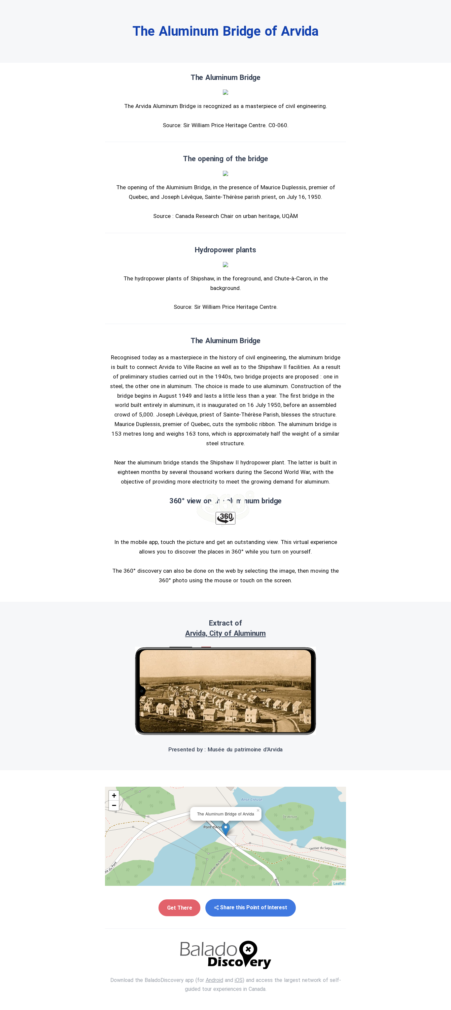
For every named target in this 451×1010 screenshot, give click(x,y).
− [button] (114, 805)
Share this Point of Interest (253, 907)
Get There (179, 908)
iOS (239, 980)
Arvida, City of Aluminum (225, 633)
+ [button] (114, 795)
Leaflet (338, 883)
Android (214, 980)
